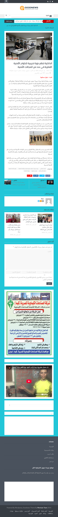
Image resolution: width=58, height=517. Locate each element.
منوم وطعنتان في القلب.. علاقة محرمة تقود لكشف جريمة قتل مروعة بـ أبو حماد (13, 228)
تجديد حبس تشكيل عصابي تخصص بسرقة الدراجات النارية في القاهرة (39, 184)
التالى (15, 180)
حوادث (23, 70)
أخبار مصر (27, 511)
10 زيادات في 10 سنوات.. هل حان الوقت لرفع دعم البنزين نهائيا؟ (39, 21)
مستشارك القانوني (49, 458)
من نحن (51, 461)
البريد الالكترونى (38, 73)
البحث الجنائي (43, 168)
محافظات (50, 513)
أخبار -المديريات (35, 511)
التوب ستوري (29, 70)
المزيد (35, 513)
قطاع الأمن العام (42, 171)
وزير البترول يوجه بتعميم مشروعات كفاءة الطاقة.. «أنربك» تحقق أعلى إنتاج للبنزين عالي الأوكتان (29, 218)
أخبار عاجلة (44, 511)
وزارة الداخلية (26, 171)
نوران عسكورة (34, 171)
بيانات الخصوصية (49, 450)
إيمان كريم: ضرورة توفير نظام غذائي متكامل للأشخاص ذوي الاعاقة (45, 227)
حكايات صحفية (19, 511)
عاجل (19, 70)
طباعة (47, 73)
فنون (40, 513)
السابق (42, 180)
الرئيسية (51, 446)
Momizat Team (42, 507)
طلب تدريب (50, 454)
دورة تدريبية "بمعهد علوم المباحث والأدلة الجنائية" (28, 168)
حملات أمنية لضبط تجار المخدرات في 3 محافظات (18, 183)
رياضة (44, 513)
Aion (48, 70)
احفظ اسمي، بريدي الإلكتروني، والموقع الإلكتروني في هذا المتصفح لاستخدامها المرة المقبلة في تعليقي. (30, 278)
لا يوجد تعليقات (13, 70)
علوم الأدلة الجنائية (12, 168)
